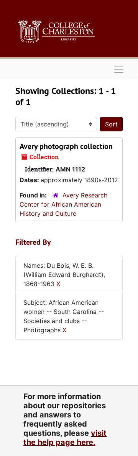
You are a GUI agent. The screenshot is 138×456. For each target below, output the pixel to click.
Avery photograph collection (66, 146)
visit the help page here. (65, 438)
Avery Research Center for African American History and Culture (63, 204)
